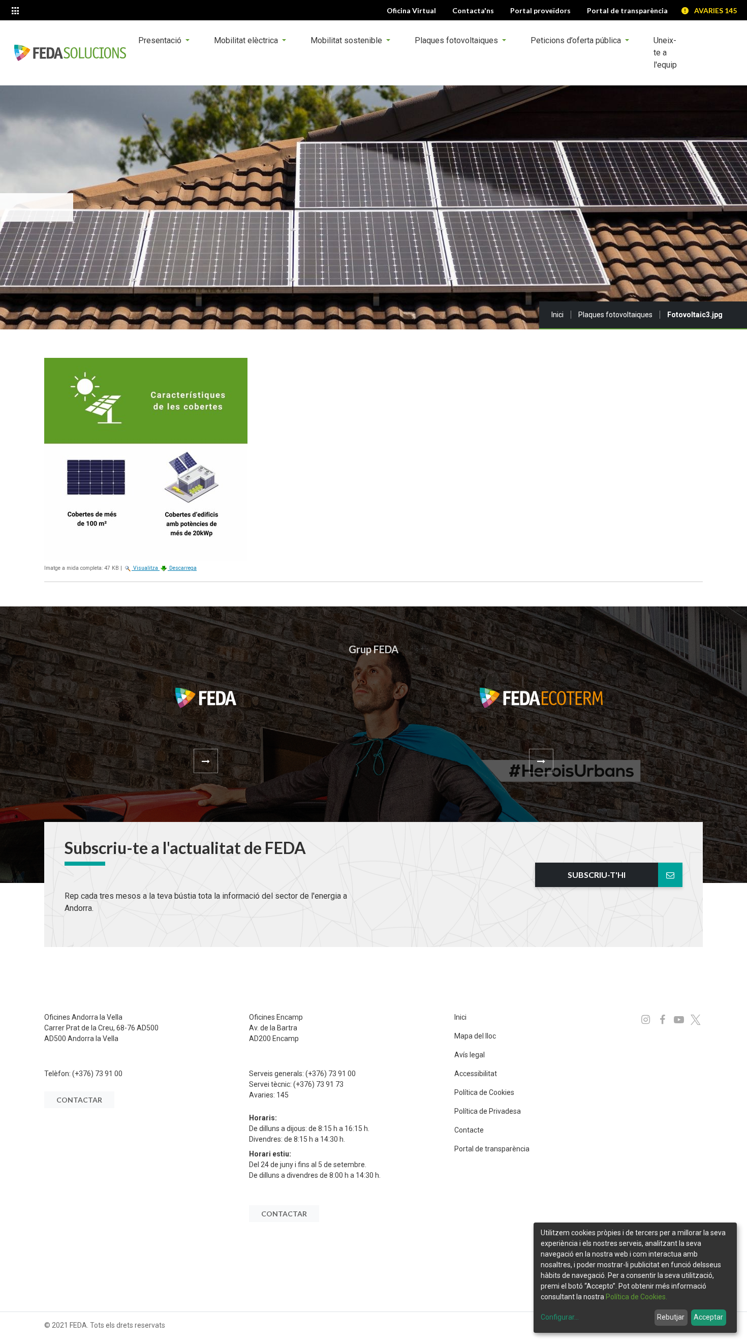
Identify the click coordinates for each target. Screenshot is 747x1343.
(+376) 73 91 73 (318, 1084)
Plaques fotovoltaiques (615, 315)
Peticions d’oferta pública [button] (577, 40)
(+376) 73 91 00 (97, 1074)
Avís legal (469, 1055)
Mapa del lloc (475, 1036)
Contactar (79, 1099)
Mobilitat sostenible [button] (347, 40)
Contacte (469, 1130)
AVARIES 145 (715, 10)
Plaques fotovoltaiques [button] (457, 40)
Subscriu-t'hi (597, 874)
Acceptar (708, 1317)
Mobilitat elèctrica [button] (247, 40)
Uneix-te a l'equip (665, 53)
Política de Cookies (484, 1092)
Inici (557, 315)
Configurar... (560, 1317)
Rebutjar (670, 1317)
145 (282, 1095)
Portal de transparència (492, 1149)
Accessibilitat (475, 1074)
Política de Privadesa (487, 1111)
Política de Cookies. (636, 1297)
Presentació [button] (160, 40)
